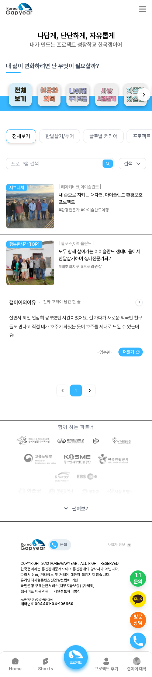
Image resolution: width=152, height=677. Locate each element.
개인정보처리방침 (67, 591)
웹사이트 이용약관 (34, 591)
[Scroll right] (144, 94)
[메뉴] (142, 9)
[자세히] (88, 585)
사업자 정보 (116, 544)
